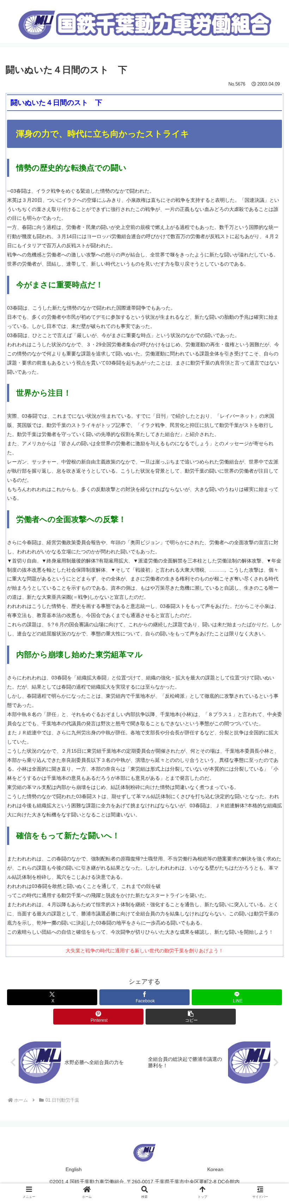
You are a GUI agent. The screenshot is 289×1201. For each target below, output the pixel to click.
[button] (191, 1017)
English (74, 1169)
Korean (215, 1169)
